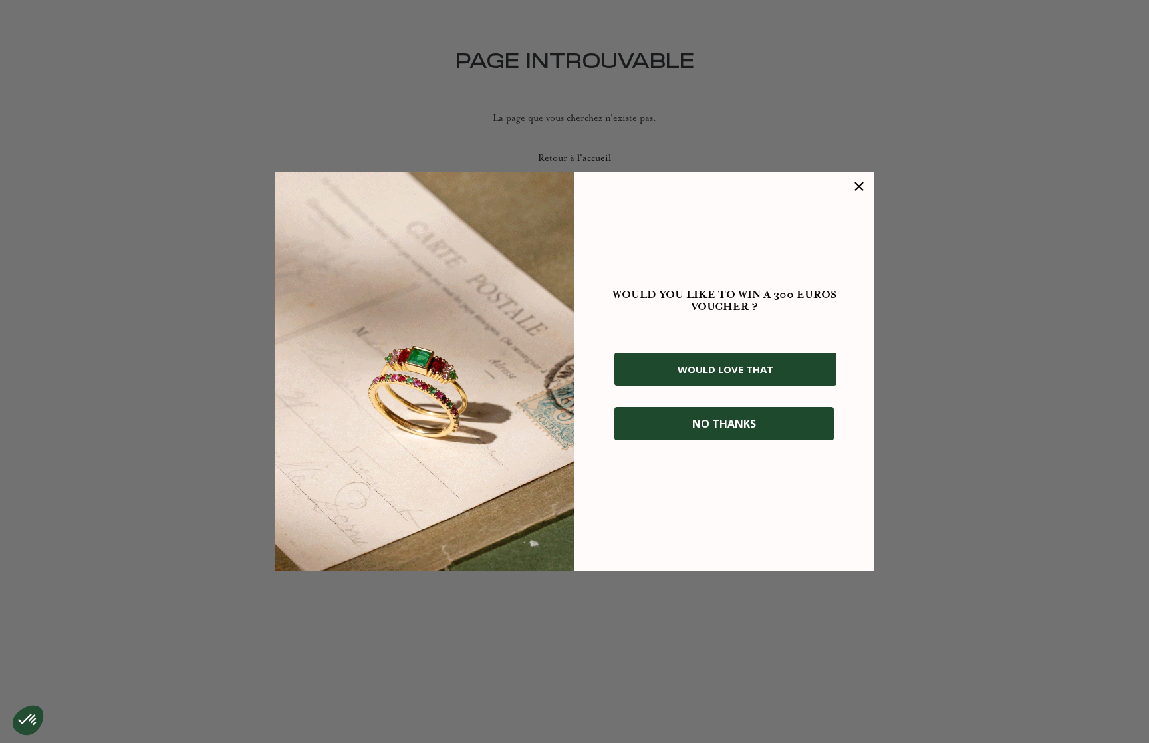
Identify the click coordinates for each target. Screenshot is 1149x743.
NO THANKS (724, 423)
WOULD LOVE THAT (725, 369)
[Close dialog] (859, 186)
